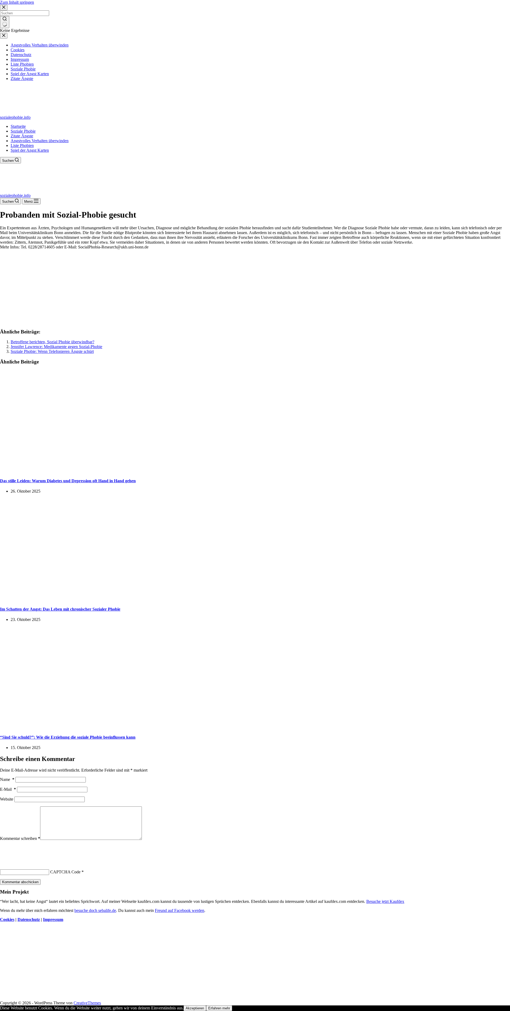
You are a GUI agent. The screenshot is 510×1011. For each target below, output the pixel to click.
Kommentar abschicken (20, 882)
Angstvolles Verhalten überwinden (40, 140)
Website (6, 799)
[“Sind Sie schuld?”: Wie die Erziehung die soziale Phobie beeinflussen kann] (102, 727)
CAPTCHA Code (65, 872)
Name (7, 779)
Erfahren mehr (219, 1008)
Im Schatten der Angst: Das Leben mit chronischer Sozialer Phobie (60, 609)
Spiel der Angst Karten (30, 150)
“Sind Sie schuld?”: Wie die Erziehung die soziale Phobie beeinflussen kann (67, 737)
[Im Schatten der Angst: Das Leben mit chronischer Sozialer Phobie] (102, 598)
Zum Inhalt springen (17, 2)
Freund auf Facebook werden (179, 910)
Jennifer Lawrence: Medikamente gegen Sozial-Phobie (56, 346)
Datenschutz (29, 919)
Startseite (18, 126)
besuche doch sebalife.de (95, 910)
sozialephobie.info (15, 117)
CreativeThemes (87, 1003)
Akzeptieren (195, 1008)
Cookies (7, 919)
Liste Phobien (22, 145)
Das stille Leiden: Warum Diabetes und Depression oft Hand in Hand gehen (68, 481)
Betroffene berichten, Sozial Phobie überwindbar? (52, 342)
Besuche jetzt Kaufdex (385, 901)
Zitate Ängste (22, 136)
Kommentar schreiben (20, 838)
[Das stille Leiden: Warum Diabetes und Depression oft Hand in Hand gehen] (102, 470)
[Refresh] (39, 850)
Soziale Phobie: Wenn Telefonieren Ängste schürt (52, 351)
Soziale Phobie (23, 131)
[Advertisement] (255, 286)
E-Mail (8, 789)
